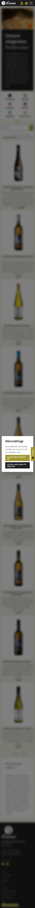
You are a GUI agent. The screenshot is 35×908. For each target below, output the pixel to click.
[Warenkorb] (26, 3)
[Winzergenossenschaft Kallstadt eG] (9, 3)
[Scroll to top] (31, 903)
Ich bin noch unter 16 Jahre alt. (16, 465)
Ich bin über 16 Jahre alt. (16, 458)
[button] (3, 904)
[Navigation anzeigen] (31, 3)
